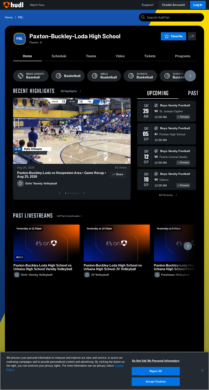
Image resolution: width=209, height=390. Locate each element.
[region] (104, 371)
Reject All (156, 371)
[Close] (202, 370)
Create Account (173, 5)
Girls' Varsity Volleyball (41, 183)
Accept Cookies (156, 381)
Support (147, 5)
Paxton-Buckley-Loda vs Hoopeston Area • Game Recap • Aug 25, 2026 (61, 174)
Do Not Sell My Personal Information (155, 360)
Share (119, 174)
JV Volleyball (100, 274)
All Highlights (69, 91)
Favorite (177, 36)
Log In (197, 5)
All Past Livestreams (68, 216)
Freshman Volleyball (175, 274)
